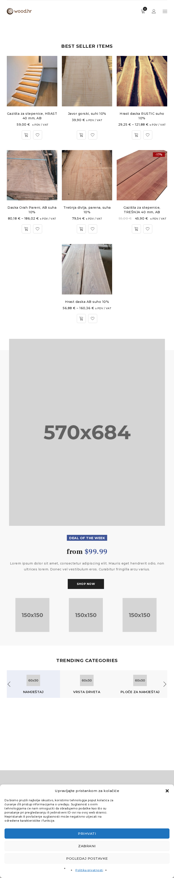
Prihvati (87, 833)
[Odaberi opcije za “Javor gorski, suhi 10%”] (81, 135)
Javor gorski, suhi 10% (87, 114)
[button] (167, 791)
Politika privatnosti (89, 870)
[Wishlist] (37, 135)
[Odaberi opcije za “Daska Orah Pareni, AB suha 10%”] (26, 229)
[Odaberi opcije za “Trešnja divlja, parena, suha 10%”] (81, 229)
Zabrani (87, 846)
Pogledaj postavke (87, 858)
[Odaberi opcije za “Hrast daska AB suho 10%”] (81, 318)
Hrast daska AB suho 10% (87, 302)
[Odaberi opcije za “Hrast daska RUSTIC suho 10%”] (136, 135)
